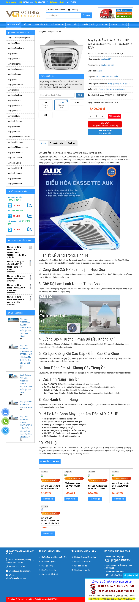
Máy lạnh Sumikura (15, 152)
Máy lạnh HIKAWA (15, 105)
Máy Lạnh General (15, 157)
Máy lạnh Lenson (14, 100)
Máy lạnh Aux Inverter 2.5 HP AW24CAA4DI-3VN (121, 486)
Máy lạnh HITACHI (15, 168)
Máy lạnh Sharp (14, 116)
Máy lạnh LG (12, 79)
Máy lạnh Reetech (15, 95)
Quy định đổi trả (80, 566)
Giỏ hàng (74, 9)
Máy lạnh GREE (13, 90)
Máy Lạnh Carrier (14, 163)
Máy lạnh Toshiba (14, 64)
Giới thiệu (27, 24)
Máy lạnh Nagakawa (16, 48)
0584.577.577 (17, 210)
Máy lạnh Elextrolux (15, 142)
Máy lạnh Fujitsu (14, 110)
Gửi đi (80, 95)
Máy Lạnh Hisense (15, 173)
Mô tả (43, 143)
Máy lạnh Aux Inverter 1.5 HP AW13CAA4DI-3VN (73, 486)
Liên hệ (124, 24)
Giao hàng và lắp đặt (82, 570)
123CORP (55, 599)
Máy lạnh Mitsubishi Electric (19, 136)
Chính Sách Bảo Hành (49, 574)
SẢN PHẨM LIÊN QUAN (49, 461)
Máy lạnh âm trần (107, 65)
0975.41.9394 (14, 200)
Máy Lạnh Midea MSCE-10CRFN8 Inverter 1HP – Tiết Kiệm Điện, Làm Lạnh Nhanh (26, 328)
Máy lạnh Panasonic (15, 69)
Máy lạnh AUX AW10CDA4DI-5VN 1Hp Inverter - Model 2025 (50, 520)
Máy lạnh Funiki (14, 131)
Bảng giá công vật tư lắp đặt (119, 83)
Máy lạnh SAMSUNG (16, 84)
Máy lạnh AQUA (14, 126)
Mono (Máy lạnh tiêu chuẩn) (107, 76)
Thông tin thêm (56, 143)
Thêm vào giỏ (114, 116)
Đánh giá (71, 143)
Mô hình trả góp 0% (48, 561)
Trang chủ (15, 24)
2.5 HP (99, 71)
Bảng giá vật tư (47, 566)
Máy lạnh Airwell (14, 178)
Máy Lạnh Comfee (15, 121)
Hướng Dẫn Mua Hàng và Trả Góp (54, 557)
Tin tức (114, 24)
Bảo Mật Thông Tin (48, 570)
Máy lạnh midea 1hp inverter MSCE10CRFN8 (26, 404)
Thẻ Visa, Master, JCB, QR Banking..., (113, 89)
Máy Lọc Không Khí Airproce (19, 37)
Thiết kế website (41, 599)
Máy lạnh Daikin (14, 58)
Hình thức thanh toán (82, 561)
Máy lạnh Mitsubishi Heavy (18, 147)
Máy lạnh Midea (14, 43)
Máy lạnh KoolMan (15, 183)
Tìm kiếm (86, 15)
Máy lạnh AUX (13, 53)
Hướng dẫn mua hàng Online (85, 557)
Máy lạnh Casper (14, 74)
